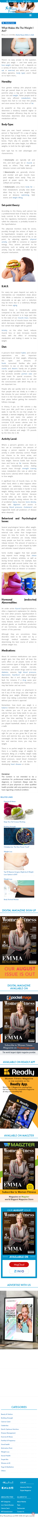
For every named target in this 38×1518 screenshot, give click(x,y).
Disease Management (8, 1433)
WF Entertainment (6, 1512)
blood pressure (15, 507)
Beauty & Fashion (7, 1414)
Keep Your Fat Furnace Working (14, 822)
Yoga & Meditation (7, 1467)
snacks (5, 368)
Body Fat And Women (11, 899)
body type (20, 73)
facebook (2, 1487)
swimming (25, 195)
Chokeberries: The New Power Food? (16, 847)
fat (32, 103)
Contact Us (20, 1512)
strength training (29, 468)
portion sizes (27, 374)
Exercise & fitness (7, 1437)
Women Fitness (11, 9)
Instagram (12, 1487)
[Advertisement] (19, 1361)
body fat (29, 187)
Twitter (5, 1487)
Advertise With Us (26, 1487)
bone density (31, 502)
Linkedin (7, 1487)
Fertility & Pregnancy (8, 1440)
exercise (11, 70)
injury (14, 502)
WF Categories (5, 1502)
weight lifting (18, 198)
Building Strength (7, 1418)
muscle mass (23, 318)
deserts (15, 368)
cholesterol (28, 507)
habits (23, 353)
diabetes (5, 672)
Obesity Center (9, 23)
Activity (4, 330)
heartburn (16, 675)
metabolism (25, 98)
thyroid (18, 608)
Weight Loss (5, 1452)
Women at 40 (5, 1463)
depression (6, 675)
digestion (16, 504)
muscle (29, 163)
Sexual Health (5, 1456)
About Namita (21, 1502)
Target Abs (4, 1459)
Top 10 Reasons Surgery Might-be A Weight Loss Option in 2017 (18, 873)
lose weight (6, 65)
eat (3, 70)
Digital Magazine (25, 1490)
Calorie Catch (5, 1422)
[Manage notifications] (33, 1513)
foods (4, 363)
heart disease (16, 764)
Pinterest (9, 1487)
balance (5, 708)
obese (34, 555)
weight (15, 95)
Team (18, 1505)
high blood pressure (27, 672)
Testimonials (21, 1508)
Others (3, 1471)
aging (15, 305)
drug (24, 680)
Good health (5, 1444)
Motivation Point (6, 1448)
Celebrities (4, 1425)
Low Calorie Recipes (7, 1505)
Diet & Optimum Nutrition (10, 1429)
